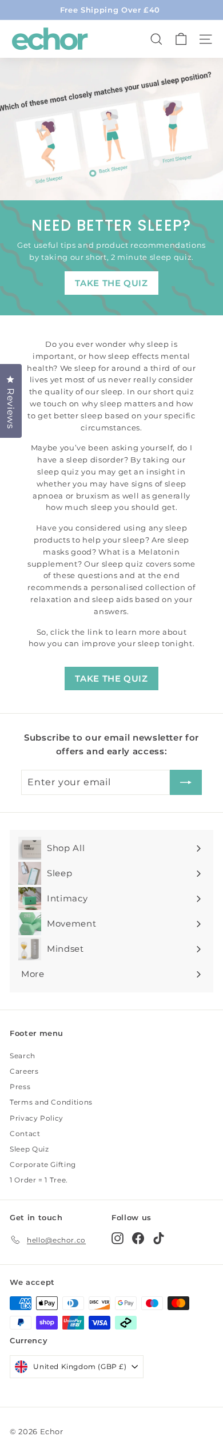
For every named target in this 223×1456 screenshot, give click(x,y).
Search (22, 1055)
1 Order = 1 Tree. (39, 1180)
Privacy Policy (36, 1118)
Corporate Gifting (43, 1164)
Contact (25, 1133)
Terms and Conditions (51, 1102)
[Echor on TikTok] (159, 1238)
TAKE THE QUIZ (111, 283)
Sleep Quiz (29, 1149)
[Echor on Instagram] (118, 1238)
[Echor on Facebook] (138, 1238)
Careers (24, 1071)
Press (20, 1086)
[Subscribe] (186, 782)
